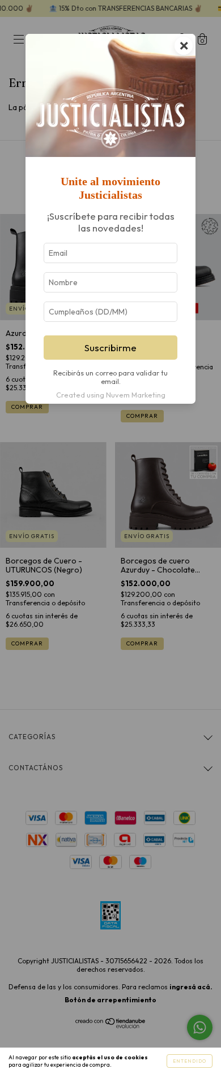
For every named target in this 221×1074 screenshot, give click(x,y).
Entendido (189, 1061)
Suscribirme (110, 347)
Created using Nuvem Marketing (110, 394)
